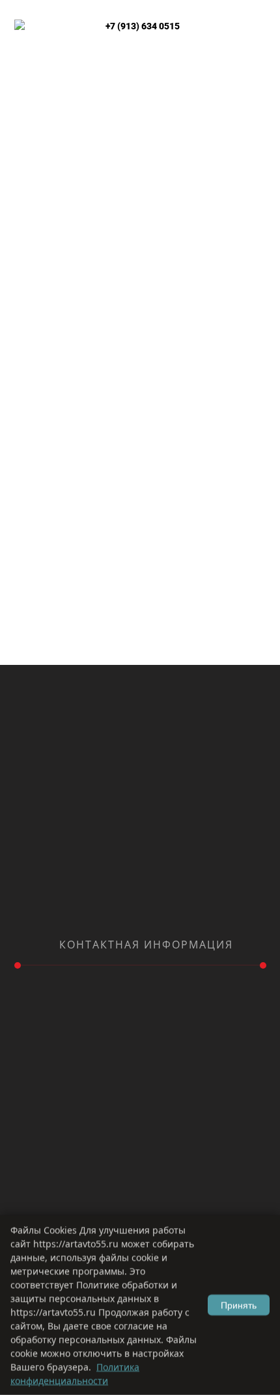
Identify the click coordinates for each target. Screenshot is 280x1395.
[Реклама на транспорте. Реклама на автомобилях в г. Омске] (40, 105)
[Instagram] (130, 914)
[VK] (150, 914)
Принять (239, 1305)
